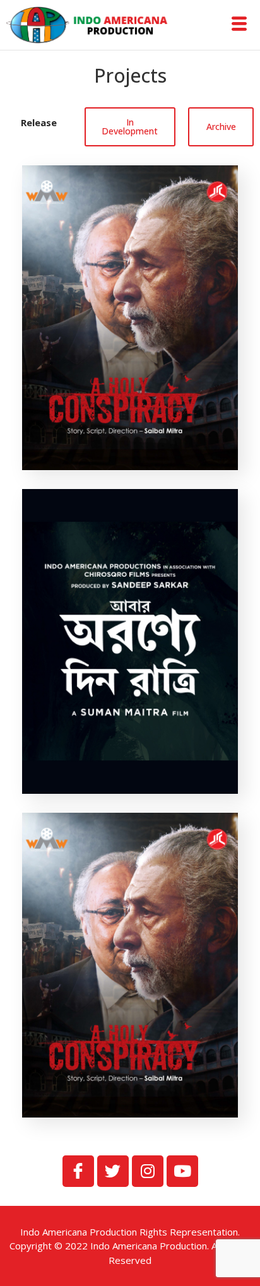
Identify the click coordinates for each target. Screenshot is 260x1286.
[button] (39, 122)
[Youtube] (182, 1171)
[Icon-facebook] (78, 1171)
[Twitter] (113, 1171)
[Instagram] (147, 1171)
